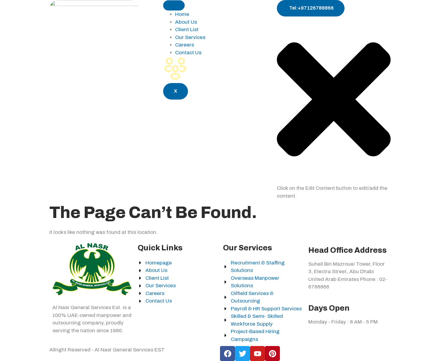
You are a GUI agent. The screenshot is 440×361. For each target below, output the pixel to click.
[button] (334, 180)
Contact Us (188, 52)
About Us (186, 22)
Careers (184, 45)
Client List (186, 29)
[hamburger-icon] (174, 5)
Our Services (190, 37)
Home (182, 14)
